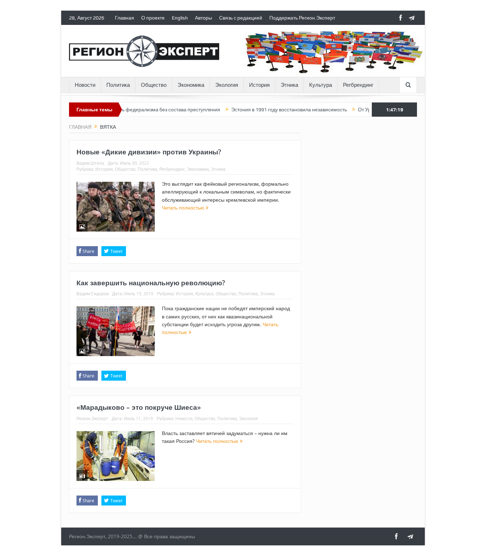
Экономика (191, 85)
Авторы (203, 18)
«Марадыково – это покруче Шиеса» (138, 407)
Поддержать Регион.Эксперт (302, 18)
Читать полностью (184, 207)
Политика (118, 85)
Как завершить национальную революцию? (150, 282)
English (180, 18)
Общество (154, 85)
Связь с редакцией (240, 18)
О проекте (153, 18)
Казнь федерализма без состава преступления (154, 109)
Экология (226, 85)
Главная (124, 18)
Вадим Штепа (90, 163)
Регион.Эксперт (92, 418)
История (259, 85)
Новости (85, 85)
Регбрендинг (358, 85)
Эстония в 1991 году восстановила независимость (278, 109)
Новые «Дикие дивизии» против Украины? (148, 152)
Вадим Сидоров (92, 293)
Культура (320, 85)
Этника (289, 85)
